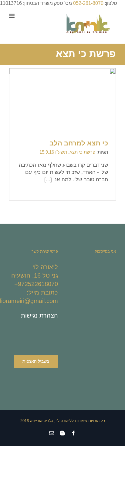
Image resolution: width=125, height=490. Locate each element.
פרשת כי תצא (82, 152)
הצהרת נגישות (39, 315)
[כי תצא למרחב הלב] (62, 108)
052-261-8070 (88, 3)
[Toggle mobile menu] (12, 16)
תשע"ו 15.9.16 (53, 152)
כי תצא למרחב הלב (78, 143)
